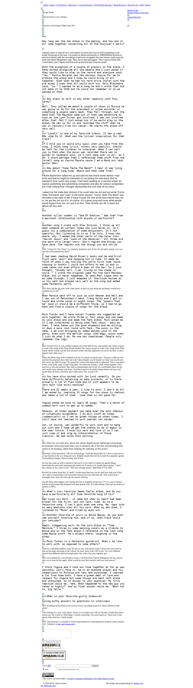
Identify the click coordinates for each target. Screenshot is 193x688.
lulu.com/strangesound (66, 624)
